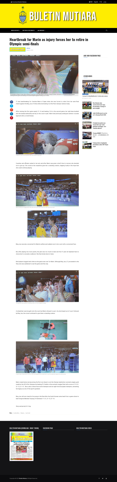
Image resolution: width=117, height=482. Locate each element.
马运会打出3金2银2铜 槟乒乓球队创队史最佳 (95, 96)
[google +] (11, 109)
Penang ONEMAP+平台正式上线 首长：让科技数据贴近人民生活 (101, 134)
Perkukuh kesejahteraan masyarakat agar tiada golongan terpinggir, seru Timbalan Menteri (99, 125)
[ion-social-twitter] (102, 478)
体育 (87, 94)
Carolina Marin (16, 413)
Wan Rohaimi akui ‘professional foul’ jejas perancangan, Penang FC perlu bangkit (99, 105)
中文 (100, 2)
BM (91, 2)
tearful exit (27, 413)
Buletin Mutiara (23, 478)
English (96, 2)
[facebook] (11, 101)
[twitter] (11, 105)
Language (41, 30)
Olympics (22, 413)
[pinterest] (11, 117)
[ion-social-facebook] (99, 478)
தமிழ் (105, 2)
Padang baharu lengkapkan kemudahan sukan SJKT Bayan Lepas (100, 144)
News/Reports (15, 30)
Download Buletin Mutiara (19, 2)
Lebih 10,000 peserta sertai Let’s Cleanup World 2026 (100, 114)
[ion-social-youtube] (106, 478)
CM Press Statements (28, 30)
